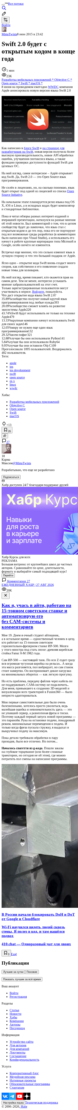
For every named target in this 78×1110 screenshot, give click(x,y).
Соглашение (18, 1056)
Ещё (14, 954)
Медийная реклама (22, 1076)
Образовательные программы (30, 1084)
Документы (17, 1052)
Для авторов (18, 1045)
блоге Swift (31, 148)
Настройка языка (13, 1102)
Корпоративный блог (24, 1073)
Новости (15, 1013)
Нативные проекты (23, 1080)
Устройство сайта (21, 1041)
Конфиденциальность (24, 1059)
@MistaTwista (22, 463)
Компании (17, 1021)
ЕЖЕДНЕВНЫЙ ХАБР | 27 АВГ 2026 (28, 585)
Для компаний (19, 1049)
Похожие (32, 971)
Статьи (14, 1010)
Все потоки (16, 3)
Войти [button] (6, 25)
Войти (14, 993)
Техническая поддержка (41, 1102)
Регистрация (18, 996)
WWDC (53, 87)
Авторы (15, 1024)
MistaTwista (9, 34)
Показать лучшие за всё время (22, 979)
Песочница (17, 1028)
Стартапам (17, 1087)
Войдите (38, 291)
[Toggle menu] (3, 4)
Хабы (13, 1017)
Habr (23, 1106)
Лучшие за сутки (13, 971)
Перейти (8, 575)
